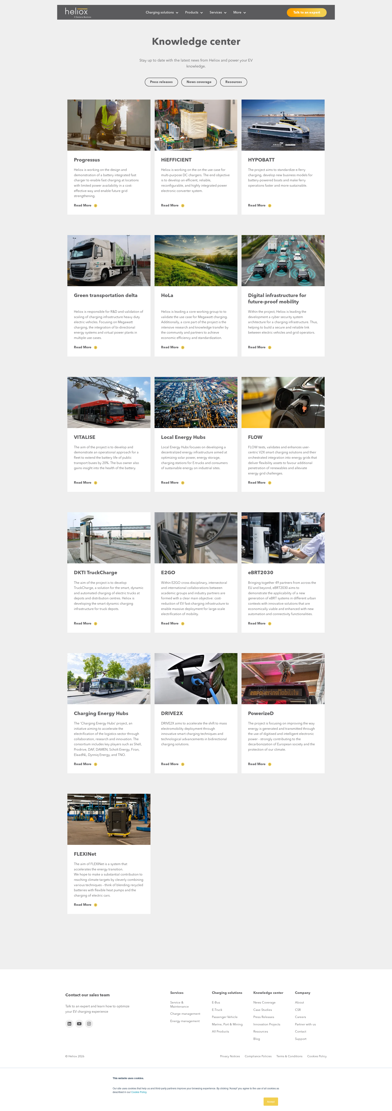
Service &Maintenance (179, 1004)
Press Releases (263, 1017)
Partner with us (305, 1024)
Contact (300, 1031)
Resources (233, 82)
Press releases (161, 82)
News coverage (199, 82)
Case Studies (262, 1010)
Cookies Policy (317, 1056)
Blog (256, 1039)
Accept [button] (271, 1101)
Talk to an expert (306, 12)
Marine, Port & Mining (227, 1024)
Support (300, 1039)
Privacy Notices (230, 1056)
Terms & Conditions (289, 1056)
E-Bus (216, 1002)
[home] (78, 12)
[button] (162, 12)
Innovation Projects (266, 1024)
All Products (220, 1031)
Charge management (185, 1014)
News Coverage (264, 1002)
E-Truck (217, 1010)
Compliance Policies (258, 1056)
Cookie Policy (138, 1092)
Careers (300, 1017)
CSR (298, 1010)
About (299, 1002)
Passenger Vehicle (225, 1017)
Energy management (185, 1021)
